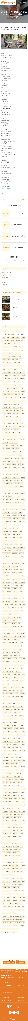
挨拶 (16, 890)
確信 (24, 521)
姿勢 (3, 661)
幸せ (16, 394)
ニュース (5, 280)
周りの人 (9, 862)
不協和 (23, 413)
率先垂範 (15, 744)
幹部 (21, 690)
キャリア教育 (19, 830)
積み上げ (4, 566)
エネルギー (8, 696)
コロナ (4, 486)
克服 (18, 639)
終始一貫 (4, 668)
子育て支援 (19, 356)
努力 (7, 480)
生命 (11, 782)
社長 (9, 566)
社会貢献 (10, 798)
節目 (3, 849)
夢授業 (18, 808)
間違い (21, 868)
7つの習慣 (14, 464)
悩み (10, 467)
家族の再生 (18, 855)
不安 (10, 531)
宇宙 (13, 862)
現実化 (16, 601)
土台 (11, 677)
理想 (20, 617)
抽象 (13, 642)
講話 (19, 655)
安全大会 (8, 680)
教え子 (11, 741)
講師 (20, 521)
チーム (11, 652)
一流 (12, 585)
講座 (12, 420)
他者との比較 (14, 572)
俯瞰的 (11, 655)
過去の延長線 (5, 655)
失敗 (21, 445)
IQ (3, 496)
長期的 (15, 731)
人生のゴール (5, 715)
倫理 (24, 811)
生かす (7, 617)
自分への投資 (5, 442)
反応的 (18, 633)
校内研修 (9, 722)
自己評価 (18, 534)
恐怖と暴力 (5, 563)
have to (8, 464)
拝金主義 (4, 674)
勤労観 (4, 747)
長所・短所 (16, 677)
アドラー (10, 636)
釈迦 (20, 614)
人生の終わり (5, 712)
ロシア (14, 483)
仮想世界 (4, 728)
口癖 (9, 668)
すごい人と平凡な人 (15, 429)
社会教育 (4, 378)
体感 (7, 849)
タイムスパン (21, 843)
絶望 (3, 509)
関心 (7, 782)
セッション (16, 480)
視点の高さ (5, 636)
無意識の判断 (14, 553)
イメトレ (13, 878)
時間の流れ (9, 423)
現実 (17, 642)
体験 (18, 833)
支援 (20, 747)
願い (13, 865)
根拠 (11, 766)
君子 (3, 773)
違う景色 (19, 636)
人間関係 (15, 346)
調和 (22, 833)
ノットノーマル (6, 445)
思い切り (23, 515)
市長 (19, 722)
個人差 (22, 633)
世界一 (17, 801)
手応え (4, 897)
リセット (4, 356)
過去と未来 (5, 432)
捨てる (10, 846)
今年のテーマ (8, 881)
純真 (19, 890)
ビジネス (4, 372)
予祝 (23, 731)
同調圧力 (14, 706)
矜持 (11, 709)
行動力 (4, 591)
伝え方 (9, 639)
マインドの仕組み (6, 420)
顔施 (10, 712)
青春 (11, 719)
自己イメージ (10, 394)
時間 (21, 407)
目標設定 (12, 337)
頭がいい (22, 801)
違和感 (20, 750)
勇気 (20, 397)
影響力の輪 (5, 569)
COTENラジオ (5, 741)
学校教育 (22, 458)
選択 (7, 381)
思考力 (21, 569)
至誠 (3, 696)
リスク (22, 464)
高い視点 (9, 614)
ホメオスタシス (11, 658)
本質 (3, 677)
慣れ (12, 493)
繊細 (20, 773)
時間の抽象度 (5, 811)
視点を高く (5, 477)
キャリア (9, 795)
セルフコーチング (9, 779)
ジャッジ (17, 862)
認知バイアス (18, 509)
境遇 (16, 843)
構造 (3, 502)
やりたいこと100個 (17, 426)
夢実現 (19, 362)
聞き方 (7, 439)
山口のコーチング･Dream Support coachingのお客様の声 (13, 922)
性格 (3, 671)
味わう (21, 680)
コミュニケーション (6, 385)
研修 (22, 334)
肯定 (9, 884)
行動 (23, 674)
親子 (19, 394)
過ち (8, 754)
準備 (21, 668)
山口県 (16, 420)
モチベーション (14, 350)
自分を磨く (14, 887)
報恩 (9, 887)
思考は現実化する (19, 340)
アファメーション (11, 356)
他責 (23, 881)
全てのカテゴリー (7, 272)
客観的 (15, 655)
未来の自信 (14, 884)
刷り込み (22, 661)
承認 (12, 906)
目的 (19, 652)
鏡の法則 (11, 715)
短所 (11, 760)
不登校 (11, 480)
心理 (9, 353)
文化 (14, 537)
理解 (12, 461)
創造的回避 (5, 865)
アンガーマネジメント (16, 372)
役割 (3, 439)
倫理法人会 (15, 521)
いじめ (10, 830)
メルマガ (13, 808)
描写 (23, 820)
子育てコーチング (15, 852)
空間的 (17, 680)
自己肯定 (20, 512)
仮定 (19, 744)
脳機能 (19, 881)
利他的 (13, 566)
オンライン (17, 499)
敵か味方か (10, 728)
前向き (10, 426)
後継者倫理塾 (8, 521)
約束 (23, 798)
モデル (9, 738)
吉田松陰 (21, 585)
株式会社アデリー (9, 601)
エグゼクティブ (6, 397)
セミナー (4, 598)
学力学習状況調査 (6, 572)
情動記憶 (22, 728)
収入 (14, 407)
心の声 (7, 776)
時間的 (13, 680)
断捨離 (20, 544)
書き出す (9, 900)
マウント (9, 626)
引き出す (19, 381)
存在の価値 (5, 690)
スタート (16, 397)
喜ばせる (16, 779)
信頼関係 (14, 836)
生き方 (14, 375)
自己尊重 (11, 903)
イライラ (9, 836)
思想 (17, 537)
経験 (18, 766)
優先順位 (8, 556)
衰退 (19, 776)
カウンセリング (16, 343)
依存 (17, 878)
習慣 (3, 480)
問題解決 (23, 391)
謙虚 (3, 499)
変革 (13, 696)
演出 (23, 744)
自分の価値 (20, 884)
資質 (18, 423)
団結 (13, 868)
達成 (18, 690)
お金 (10, 833)
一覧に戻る (14, 199)
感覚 (21, 480)
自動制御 (19, 836)
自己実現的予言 (22, 582)
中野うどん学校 (6, 766)
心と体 (9, 620)
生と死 (14, 626)
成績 (10, 792)
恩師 (15, 741)
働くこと (18, 518)
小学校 (4, 423)
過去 (20, 566)
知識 (16, 582)
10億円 (4, 722)
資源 (24, 900)
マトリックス (5, 604)
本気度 (19, 432)
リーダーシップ (15, 591)
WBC (7, 652)
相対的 (13, 448)
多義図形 (4, 785)
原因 (16, 903)
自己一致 (4, 620)
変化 (3, 474)
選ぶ (15, 760)
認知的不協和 (5, 531)
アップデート (5, 528)
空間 (24, 636)
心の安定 (14, 385)
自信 (3, 410)
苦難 (24, 760)
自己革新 (17, 378)
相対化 (19, 674)
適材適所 (13, 534)
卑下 (7, 499)
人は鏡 (20, 604)
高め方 (4, 369)
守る (17, 763)
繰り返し (23, 792)
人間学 (15, 798)
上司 (3, 416)
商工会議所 (17, 563)
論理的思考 (10, 731)
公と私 (22, 607)
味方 (19, 906)
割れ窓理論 (5, 642)
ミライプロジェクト (19, 785)
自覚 (19, 741)
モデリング (18, 579)
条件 (3, 871)
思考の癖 (20, 572)
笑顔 (3, 391)
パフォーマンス (10, 486)
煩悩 (18, 607)
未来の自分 (22, 865)
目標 (6, 496)
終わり (14, 833)
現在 (22, 709)
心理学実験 (5, 792)
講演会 (4, 362)
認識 (16, 715)
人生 (18, 388)
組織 (7, 474)
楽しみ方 (19, 817)
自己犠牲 (4, 639)
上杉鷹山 (7, 763)
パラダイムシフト (15, 668)
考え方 (19, 375)
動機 (24, 897)
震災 (17, 747)
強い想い (9, 750)
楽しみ (22, 388)
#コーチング (21, 261)
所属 (15, 814)
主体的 (8, 633)
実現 (18, 410)
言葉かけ (23, 477)
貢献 (16, 598)
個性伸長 (20, 649)
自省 (3, 521)
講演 (10, 528)
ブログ (2, 193)
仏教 (13, 684)
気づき (4, 808)
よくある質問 (21, 925)
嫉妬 (10, 865)
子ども (14, 416)
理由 (20, 754)
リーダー (18, 413)
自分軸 (10, 407)
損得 (21, 846)
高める (9, 649)
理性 (16, 604)
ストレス (14, 502)
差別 (21, 537)
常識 (14, 547)
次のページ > (23, 199)
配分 (3, 903)
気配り (16, 585)
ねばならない (5, 833)
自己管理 (4, 906)
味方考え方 (8, 502)
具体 (10, 642)
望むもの (11, 693)
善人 (17, 658)
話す (7, 814)
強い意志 (12, 763)
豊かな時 (11, 671)
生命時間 (8, 661)
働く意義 (20, 531)
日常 (14, 830)
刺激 (10, 496)
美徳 (3, 483)
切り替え (14, 467)
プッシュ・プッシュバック (13, 550)
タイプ (4, 836)
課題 (19, 709)
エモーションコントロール (8, 890)
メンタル (23, 337)
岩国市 (15, 369)
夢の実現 (4, 534)
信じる (19, 820)
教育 (13, 359)
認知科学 (18, 416)
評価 (9, 906)
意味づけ (9, 827)
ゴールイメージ (19, 496)
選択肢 (14, 881)
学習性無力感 (16, 458)
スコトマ (9, 343)
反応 (13, 496)
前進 (18, 515)
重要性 (13, 690)
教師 (3, 680)
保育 (19, 623)
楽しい (20, 849)
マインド (4, 353)
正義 (13, 579)
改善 (17, 528)
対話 (22, 795)
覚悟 (12, 785)
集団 (15, 817)
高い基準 (14, 639)
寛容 (9, 461)
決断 (3, 846)
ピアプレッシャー (18, 461)
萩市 (20, 359)
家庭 (18, 477)
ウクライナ (20, 483)
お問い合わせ (5, 932)
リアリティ (14, 649)
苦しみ (20, 900)
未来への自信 (8, 703)
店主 (10, 773)
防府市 (22, 410)
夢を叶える (8, 871)
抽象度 (4, 337)
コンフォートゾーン (13, 442)
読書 (12, 582)
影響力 (7, 817)
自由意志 (4, 687)
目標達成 (17, 337)
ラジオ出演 (5, 426)
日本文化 (4, 550)
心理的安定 (5, 404)
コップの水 (16, 728)
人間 (10, 684)
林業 (8, 337)
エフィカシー (9, 369)
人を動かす (16, 569)
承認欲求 (21, 642)
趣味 (22, 725)
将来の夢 (4, 588)
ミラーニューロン (6, 512)
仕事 (9, 378)
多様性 (11, 814)
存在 (16, 512)
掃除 (6, 801)
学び (8, 362)
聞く (15, 381)
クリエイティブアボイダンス (8, 757)
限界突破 (22, 378)
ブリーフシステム (14, 617)
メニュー (9, 925)
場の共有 (4, 738)
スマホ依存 (5, 855)
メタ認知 (4, 585)
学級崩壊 (4, 461)
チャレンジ (5, 830)
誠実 (3, 817)
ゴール (9, 359)
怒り (24, 372)
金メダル (21, 601)
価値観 (11, 381)
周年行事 (22, 693)
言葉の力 (4, 884)
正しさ (4, 754)
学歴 (9, 785)
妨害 (3, 515)
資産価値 (4, 649)
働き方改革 (5, 706)
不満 (15, 674)
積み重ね (4, 795)
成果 (14, 388)
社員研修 (15, 531)
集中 (9, 588)
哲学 (12, 512)
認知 (15, 404)
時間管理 (4, 359)
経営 (12, 353)
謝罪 (20, 757)
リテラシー (5, 798)
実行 (19, 731)
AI (6, 684)
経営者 (14, 362)
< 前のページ (4, 199)
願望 (23, 426)
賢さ (22, 645)
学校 (17, 359)
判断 (19, 782)
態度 (11, 439)
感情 (18, 464)
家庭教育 (4, 394)
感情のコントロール (21, 547)
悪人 (20, 658)
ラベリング (16, 719)
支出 (18, 407)
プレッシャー (20, 502)
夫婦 (24, 604)
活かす (20, 827)
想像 (10, 477)
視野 (3, 776)
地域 (13, 801)
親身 (9, 493)
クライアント (5, 744)
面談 (3, 652)
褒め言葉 (12, 445)
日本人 (7, 483)
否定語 (4, 900)
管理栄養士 (21, 715)
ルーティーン (17, 353)
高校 (22, 741)
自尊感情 (4, 626)
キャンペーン (6, 277)
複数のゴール (14, 623)
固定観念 (22, 719)
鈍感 (17, 773)
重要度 (23, 579)
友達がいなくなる (6, 429)
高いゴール (10, 674)
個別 (10, 744)
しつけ (7, 677)
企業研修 (4, 343)
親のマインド (11, 855)
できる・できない (12, 432)
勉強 (14, 423)
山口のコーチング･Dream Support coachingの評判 (12, 919)
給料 (23, 518)
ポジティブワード (6, 878)
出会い (4, 868)
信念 (10, 375)
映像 (20, 420)
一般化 (4, 862)
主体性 (11, 544)
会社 (20, 588)
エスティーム (21, 598)
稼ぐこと (22, 550)
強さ (20, 763)
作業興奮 (4, 887)
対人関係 (8, 582)
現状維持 (17, 493)
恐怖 (22, 626)
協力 (11, 817)
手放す (4, 547)
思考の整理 (14, 900)
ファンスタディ (6, 719)
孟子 (10, 801)
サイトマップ (21, 1000)
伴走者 (22, 906)
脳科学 (9, 372)
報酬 (10, 690)
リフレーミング (6, 350)
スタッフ (15, 925)
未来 (11, 410)
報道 (3, 579)
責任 (12, 378)
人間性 (4, 750)
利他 (14, 474)
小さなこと (19, 897)
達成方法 (8, 448)
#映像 (14, 261)
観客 (3, 881)
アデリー (4, 731)
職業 (18, 795)
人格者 (14, 712)
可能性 (19, 467)
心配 (15, 636)
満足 (3, 582)
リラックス (20, 706)
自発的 (14, 795)
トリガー (4, 518)
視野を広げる (15, 750)
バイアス (9, 518)
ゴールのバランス (6, 623)
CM (18, 661)
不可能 (4, 633)
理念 (3, 703)
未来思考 (23, 563)
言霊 (3, 852)
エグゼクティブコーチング (8, 645)
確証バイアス (18, 684)
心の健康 (10, 404)
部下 (7, 416)
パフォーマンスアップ (7, 451)
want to (4, 464)
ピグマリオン (17, 671)
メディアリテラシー (6, 553)
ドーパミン (5, 407)
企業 (18, 334)
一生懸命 (15, 849)
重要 (14, 897)
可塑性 (14, 451)
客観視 (4, 614)
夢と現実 (11, 604)
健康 (14, 413)
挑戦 (18, 404)
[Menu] (24, 2)
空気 (10, 706)
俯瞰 (7, 509)
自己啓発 (12, 340)
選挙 (24, 658)
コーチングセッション (7, 537)
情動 (9, 598)
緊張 (3, 556)
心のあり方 (8, 852)
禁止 (13, 747)
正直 (11, 754)
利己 (20, 811)
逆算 (21, 677)
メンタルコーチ (6, 340)
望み (13, 773)
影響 (18, 871)
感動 (17, 868)
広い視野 (17, 448)
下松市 (4, 413)
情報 (3, 381)
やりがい (4, 658)
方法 (3, 814)
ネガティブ (14, 661)
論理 (14, 518)
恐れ (22, 862)
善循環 (21, 696)
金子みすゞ (8, 579)
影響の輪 (16, 544)
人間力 (21, 423)
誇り (18, 846)
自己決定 (11, 499)
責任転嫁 (10, 569)
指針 (3, 684)
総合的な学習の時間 (20, 687)
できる (13, 871)
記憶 (24, 509)
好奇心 (21, 871)
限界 (14, 846)
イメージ (19, 385)
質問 (20, 703)
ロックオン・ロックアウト (8, 843)
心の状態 (19, 760)
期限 (18, 626)
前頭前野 (22, 493)
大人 (18, 887)
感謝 (21, 591)
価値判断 (23, 766)
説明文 (22, 499)
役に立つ (9, 747)
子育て (20, 346)
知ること (16, 811)
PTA (14, 528)
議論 (15, 652)
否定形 (21, 486)
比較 (3, 779)
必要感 (8, 808)
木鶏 (16, 757)
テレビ (4, 827)
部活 (17, 566)
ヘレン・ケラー (9, 391)
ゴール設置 (8, 515)
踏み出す (14, 515)
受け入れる (8, 820)
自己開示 (14, 725)
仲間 (3, 448)
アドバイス (15, 703)
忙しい (14, 782)
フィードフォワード (6, 725)
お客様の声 (13, 334)
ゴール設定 (20, 350)
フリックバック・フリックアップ (9, 607)
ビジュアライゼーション (7, 458)
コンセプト (14, 913)
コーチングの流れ (6, 334)
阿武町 (23, 375)
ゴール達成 (12, 509)
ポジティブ (5, 346)
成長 (14, 410)
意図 (11, 849)
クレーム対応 (16, 391)
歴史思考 (19, 738)
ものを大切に (15, 827)
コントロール (5, 375)
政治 (19, 798)
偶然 (7, 410)
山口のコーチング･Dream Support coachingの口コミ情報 (13, 916)
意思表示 (16, 754)
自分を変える (20, 451)
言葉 (11, 397)
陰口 (22, 814)
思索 (7, 671)
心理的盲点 (5, 467)
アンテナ (14, 477)
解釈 (9, 585)
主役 (21, 878)
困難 (3, 820)
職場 (9, 534)
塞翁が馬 (14, 738)
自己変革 (9, 591)
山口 (3, 913)
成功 (19, 369)
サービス (4, 925)
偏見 (22, 556)
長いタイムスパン (15, 792)
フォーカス (14, 620)
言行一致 (4, 493)
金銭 (3, 693)
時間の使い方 (5, 544)
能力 (11, 474)
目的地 (19, 712)
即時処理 (14, 820)
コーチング (8, 913)
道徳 (24, 397)
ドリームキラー (15, 588)
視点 (3, 782)
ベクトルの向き (11, 687)
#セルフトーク (8, 261)
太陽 (11, 776)
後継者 (4, 388)
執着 (19, 814)
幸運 (23, 467)
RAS (12, 598)
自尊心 (11, 811)
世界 (15, 709)
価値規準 (13, 633)
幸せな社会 (11, 563)
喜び (18, 474)
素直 (18, 725)
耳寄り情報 (5, 285)
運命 (13, 614)
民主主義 (22, 779)
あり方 (17, 865)
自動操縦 (16, 486)
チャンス (17, 693)
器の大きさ (22, 439)
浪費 (3, 617)
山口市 (10, 346)
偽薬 (3, 601)
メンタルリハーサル (15, 556)
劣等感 (17, 445)
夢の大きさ (16, 439)
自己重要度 (9, 547)
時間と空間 (9, 413)
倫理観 (7, 709)
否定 (15, 766)
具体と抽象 (17, 645)
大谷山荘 (9, 868)
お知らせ (5, 275)
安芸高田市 (15, 722)
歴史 (8, 388)
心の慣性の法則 (6, 760)
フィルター (9, 897)
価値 (7, 693)
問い (7, 903)
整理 (3, 709)
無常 (17, 614)
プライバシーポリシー (14, 932)
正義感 (17, 696)
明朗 (15, 776)
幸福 (20, 553)
